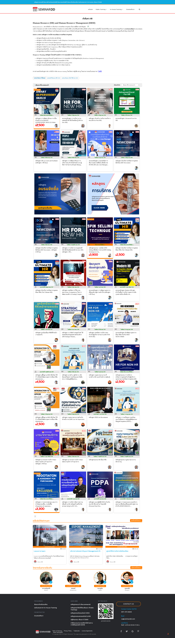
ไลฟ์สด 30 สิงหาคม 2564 (46, 157)
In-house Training (116, 9)
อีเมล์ (122, 616)
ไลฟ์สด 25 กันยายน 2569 (46, 414)
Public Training (101, 9)
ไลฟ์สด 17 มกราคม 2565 (46, 329)
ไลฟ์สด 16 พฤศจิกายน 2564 (73, 244)
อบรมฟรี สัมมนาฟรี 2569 (53, 78)
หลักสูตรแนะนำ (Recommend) (81, 604)
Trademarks (77, 631)
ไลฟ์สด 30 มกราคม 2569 (73, 329)
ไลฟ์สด (46, 115)
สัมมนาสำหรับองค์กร (72, 2)
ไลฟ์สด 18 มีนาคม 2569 (126, 115)
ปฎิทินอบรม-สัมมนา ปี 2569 (79, 619)
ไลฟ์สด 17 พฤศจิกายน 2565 (100, 456)
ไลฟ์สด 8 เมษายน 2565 (100, 371)
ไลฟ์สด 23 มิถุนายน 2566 (127, 157)
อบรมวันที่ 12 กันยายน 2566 (126, 499)
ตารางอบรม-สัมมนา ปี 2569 (94, 2)
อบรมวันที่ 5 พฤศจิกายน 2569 (47, 371)
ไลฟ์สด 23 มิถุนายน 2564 (73, 115)
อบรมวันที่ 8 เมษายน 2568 (100, 499)
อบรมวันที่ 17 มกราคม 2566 (100, 414)
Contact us (128, 604)
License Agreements (87, 631)
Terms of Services (57, 631)
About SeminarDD (58, 632)
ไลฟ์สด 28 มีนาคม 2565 (73, 371)
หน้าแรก (90, 9)
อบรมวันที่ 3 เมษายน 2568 (73, 499)
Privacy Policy (68, 631)
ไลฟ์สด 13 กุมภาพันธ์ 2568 (46, 456)
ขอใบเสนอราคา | (83, 2)
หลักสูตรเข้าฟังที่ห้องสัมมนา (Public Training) (82, 608)
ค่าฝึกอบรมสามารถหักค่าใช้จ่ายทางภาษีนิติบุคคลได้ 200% (82, 624)
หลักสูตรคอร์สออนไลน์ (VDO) (80, 613)
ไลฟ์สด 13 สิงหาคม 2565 (73, 456)
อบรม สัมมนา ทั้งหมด (39, 78)
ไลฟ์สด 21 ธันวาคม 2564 (73, 287)
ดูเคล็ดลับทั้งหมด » (136, 520)
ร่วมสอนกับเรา (130, 9)
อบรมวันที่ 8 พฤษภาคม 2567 (46, 287)
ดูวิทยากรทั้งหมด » (136, 567)
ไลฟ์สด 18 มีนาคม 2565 (100, 329)
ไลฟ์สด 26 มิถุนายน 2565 (73, 414)
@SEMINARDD (105, 621)
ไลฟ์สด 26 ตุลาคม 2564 (100, 157)
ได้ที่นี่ (100, 71)
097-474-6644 (126, 612)
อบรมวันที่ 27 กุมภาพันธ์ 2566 (127, 287)
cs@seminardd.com (128, 619)
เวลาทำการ (124, 623)
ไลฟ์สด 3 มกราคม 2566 (100, 287)
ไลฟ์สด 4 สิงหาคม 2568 (46, 244)
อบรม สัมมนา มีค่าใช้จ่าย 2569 (70, 78)
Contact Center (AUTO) (128, 609)
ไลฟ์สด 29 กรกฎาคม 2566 (127, 329)
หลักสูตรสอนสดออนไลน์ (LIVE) (81, 616)
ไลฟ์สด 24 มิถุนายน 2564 (100, 115)
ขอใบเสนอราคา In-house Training (45, 607)
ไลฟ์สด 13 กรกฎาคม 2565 (127, 414)
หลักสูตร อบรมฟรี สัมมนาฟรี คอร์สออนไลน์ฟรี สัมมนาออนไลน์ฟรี (50, 2)
